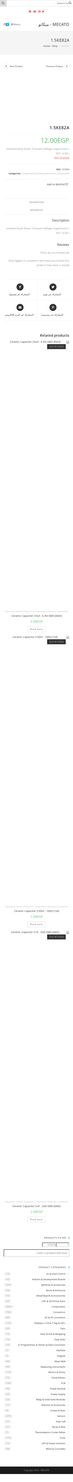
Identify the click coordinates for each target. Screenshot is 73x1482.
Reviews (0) (36, 210)
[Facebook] (39, 11)
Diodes (40, 173)
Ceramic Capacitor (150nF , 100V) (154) (36, 911)
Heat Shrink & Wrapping (52, 1334)
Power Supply (58, 1394)
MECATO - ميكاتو (53, 24)
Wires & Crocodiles (55, 1448)
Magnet (61, 1355)
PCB (63, 1383)
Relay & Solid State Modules (50, 1399)
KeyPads (60, 1350)
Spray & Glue (58, 1426)
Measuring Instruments (53, 1366)
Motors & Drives (56, 1372)
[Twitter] (43, 11)
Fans (62, 1328)
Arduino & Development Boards (48, 1279)
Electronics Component (57, 173)
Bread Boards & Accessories (50, 1295)
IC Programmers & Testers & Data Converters (41, 1344)
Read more (36, 629)
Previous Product (54, 66)
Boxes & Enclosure (55, 1290)
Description (36, 202)
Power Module (57, 1388)
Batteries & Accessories (53, 1284)
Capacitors (10, 611)
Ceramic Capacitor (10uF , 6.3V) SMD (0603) (36, 615)
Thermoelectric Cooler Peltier (50, 1432)
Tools (62, 1437)
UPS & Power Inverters (53, 1443)
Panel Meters (58, 1377)
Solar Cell (60, 1421)
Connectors (59, 1312)
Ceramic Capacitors (24, 611)
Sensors (61, 1416)
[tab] (36, 202)
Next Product (16, 66)
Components (28, 173)
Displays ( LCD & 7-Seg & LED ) (49, 1323)
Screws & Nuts (57, 1410)
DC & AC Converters (55, 1317)
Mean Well (59, 1361)
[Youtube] (34, 11)
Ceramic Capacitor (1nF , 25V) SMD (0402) (36, 1206)
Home (46, 46)
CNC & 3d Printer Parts (53, 1301)
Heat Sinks (59, 1339)
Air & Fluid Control (55, 1273)
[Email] (30, 11)
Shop (55, 46)
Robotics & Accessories (53, 1405)
